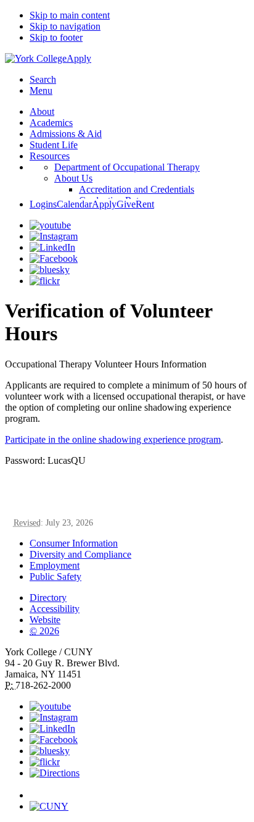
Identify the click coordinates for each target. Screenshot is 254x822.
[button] (139, 790)
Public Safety (55, 576)
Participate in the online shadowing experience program (113, 439)
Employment (55, 565)
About (42, 111)
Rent (145, 204)
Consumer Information (74, 543)
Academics (51, 122)
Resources (50, 156)
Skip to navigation (65, 26)
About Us (73, 178)
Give (126, 204)
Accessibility (55, 608)
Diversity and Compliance (80, 554)
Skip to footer (56, 37)
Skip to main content (70, 15)
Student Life (54, 145)
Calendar (74, 204)
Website (45, 619)
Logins (43, 204)
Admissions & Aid (66, 133)
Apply (79, 58)
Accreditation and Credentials (136, 189)
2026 (44, 631)
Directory (48, 597)
